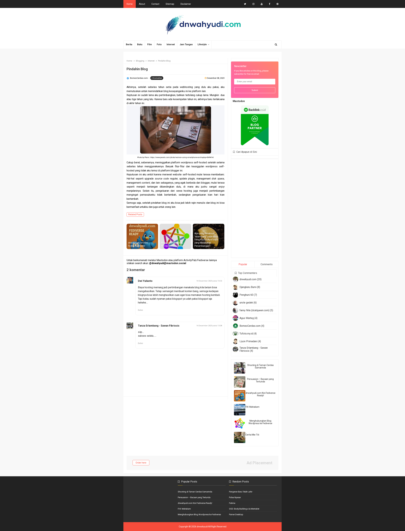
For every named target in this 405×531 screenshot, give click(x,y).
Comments (267, 264)
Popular (243, 264)
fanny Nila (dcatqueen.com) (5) (256, 310)
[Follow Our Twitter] (245, 4)
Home (130, 4)
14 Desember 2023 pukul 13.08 (209, 326)
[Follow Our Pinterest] (277, 4)
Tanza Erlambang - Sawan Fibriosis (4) (254, 349)
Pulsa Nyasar (235, 497)
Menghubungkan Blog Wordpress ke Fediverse (173, 244)
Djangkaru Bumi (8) (250, 287)
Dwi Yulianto (145, 280)
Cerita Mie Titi (252, 434)
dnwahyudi (202, 526)
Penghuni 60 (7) (248, 294)
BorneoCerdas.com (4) (252, 325)
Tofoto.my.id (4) (248, 333)
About (142, 4)
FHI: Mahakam (252, 407)
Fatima (232, 503)
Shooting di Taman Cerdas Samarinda (260, 366)
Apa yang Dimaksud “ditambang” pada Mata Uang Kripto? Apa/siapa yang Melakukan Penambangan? (206, 239)
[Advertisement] (256, 208)
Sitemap (170, 4)
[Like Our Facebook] (269, 4)
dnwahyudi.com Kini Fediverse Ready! (138, 244)
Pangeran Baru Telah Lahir (240, 492)
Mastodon (239, 101)
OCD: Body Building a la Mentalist (244, 509)
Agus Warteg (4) (248, 318)
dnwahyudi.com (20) (251, 279)
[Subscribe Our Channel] (262, 4)
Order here (141, 462)
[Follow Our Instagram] (253, 4)
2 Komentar (157, 78)
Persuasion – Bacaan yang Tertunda (260, 380)
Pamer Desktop (236, 514)
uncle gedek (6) (248, 302)
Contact (155, 4)
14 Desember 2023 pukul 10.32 (209, 281)
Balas (140, 310)
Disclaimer (186, 4)
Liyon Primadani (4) (250, 341)
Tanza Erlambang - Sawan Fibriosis (158, 325)
